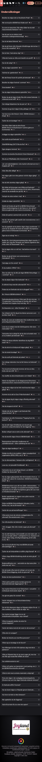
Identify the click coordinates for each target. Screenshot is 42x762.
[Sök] (19, 3)
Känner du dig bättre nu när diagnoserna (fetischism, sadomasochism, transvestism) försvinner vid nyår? (21, 382)
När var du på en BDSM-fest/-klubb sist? (21, 23)
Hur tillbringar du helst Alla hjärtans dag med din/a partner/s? (21, 648)
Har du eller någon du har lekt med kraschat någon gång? (21, 389)
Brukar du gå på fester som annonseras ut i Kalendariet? (21, 257)
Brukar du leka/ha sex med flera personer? (21, 638)
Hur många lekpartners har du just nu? (21, 104)
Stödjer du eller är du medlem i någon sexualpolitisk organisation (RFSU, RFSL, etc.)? (21, 454)
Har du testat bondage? (21, 352)
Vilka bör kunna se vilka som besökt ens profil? (21, 58)
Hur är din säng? (21, 63)
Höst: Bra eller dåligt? (21, 171)
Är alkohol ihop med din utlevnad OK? (21, 285)
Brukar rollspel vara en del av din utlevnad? (21, 432)
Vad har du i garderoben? (21, 73)
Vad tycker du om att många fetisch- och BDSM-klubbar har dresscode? (21, 471)
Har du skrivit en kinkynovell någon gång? (21, 347)
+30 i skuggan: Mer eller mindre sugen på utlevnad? (21, 528)
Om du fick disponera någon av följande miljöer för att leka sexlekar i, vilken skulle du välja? (21, 608)
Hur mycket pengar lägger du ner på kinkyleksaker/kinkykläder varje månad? (21, 615)
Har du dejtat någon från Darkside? (21, 280)
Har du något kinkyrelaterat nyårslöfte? (21, 92)
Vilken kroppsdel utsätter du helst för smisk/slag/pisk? (21, 622)
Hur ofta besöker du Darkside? (21, 522)
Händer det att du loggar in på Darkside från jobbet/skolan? (21, 412)
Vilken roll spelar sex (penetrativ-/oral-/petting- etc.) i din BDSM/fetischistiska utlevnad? (21, 667)
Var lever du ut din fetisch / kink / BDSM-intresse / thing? (21, 115)
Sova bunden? (21, 87)
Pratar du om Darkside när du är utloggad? (21, 289)
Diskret (35, 754)
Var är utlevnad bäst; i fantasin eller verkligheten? (21, 460)
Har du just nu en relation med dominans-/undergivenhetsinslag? (21, 35)
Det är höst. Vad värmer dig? (21, 53)
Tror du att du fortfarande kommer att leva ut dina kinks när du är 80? (21, 370)
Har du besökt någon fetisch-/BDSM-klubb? (21, 437)
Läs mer (27, 749)
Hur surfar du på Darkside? (21, 139)
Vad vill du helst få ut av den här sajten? (21, 704)
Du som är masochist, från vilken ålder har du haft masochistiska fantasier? (21, 29)
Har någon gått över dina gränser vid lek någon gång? (21, 176)
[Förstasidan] (1, 3)
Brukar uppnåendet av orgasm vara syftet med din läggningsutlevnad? (21, 497)
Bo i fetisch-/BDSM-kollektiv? (21, 294)
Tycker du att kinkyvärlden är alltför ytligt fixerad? (21, 551)
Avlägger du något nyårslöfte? (21, 134)
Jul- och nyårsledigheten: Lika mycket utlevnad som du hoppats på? (21, 165)
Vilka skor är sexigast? (21, 633)
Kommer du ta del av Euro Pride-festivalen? (21, 394)
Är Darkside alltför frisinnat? (21, 685)
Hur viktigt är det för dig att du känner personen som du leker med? (21, 314)
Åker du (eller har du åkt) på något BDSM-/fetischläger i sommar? (21, 274)
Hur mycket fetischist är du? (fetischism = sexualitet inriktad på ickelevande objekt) (21, 590)
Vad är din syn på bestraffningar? (21, 510)
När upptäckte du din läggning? (21, 700)
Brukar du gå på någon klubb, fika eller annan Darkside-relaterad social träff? (21, 98)
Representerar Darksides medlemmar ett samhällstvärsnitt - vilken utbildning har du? (21, 442)
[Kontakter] (13, 3)
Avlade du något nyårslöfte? (21, 201)
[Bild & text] (4, 3)
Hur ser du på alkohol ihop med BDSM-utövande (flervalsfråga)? (21, 546)
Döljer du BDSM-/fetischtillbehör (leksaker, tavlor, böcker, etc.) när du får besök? (21, 504)
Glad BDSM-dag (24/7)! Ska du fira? (21, 144)
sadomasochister (22, 748)
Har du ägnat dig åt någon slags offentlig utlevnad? (21, 400)
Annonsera (19, 754)
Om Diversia (27, 752)
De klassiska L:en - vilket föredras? (21, 308)
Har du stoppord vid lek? (21, 406)
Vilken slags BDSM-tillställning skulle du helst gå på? (21, 557)
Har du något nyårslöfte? (21, 68)
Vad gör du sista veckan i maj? (21, 196)
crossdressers (13, 748)
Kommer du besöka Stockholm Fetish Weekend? (21, 154)
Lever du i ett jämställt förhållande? (21, 465)
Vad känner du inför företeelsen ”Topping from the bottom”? (21, 419)
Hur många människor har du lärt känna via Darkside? (21, 363)
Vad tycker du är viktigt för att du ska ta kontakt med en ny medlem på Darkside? (21, 335)
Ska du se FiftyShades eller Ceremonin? (21, 159)
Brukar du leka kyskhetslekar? (21, 577)
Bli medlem (38, 3)
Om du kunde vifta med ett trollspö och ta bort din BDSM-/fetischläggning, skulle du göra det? (21, 571)
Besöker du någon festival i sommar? (21, 82)
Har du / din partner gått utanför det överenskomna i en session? (21, 221)
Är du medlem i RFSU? (21, 268)
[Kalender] (7, 3)
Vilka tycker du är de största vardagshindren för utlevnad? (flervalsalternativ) (21, 516)
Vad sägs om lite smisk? (21, 263)
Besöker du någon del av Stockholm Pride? (21, 18)
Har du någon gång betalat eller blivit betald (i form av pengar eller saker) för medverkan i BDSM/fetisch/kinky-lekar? (21, 479)
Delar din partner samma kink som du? (21, 215)
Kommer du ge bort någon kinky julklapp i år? (21, 109)
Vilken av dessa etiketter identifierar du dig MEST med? (21, 341)
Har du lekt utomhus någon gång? (21, 182)
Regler (33, 752)
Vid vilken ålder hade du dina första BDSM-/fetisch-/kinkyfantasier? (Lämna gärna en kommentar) (21, 128)
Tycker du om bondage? (21, 121)
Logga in (30, 3)
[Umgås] (10, 3)
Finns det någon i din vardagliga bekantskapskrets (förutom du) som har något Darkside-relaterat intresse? (21, 679)
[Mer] (16, 3)
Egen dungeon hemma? (21, 149)
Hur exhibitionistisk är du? (21, 661)
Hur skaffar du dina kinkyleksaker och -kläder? (21, 376)
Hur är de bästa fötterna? (21, 41)
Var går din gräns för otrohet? (21, 596)
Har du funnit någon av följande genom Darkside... (21, 690)
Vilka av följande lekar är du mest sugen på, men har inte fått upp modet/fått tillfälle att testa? (21, 655)
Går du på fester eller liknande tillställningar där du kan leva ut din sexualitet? (21, 47)
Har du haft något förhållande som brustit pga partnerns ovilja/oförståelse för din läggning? (21, 426)
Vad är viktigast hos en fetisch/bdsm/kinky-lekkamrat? (21, 601)
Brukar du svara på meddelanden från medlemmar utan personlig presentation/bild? (21, 321)
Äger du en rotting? (21, 235)
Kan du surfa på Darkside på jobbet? (21, 357)
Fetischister (6, 748)
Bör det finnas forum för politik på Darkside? (21, 78)
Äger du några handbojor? (21, 448)
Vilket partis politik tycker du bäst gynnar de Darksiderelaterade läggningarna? (21, 583)
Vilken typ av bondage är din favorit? (21, 643)
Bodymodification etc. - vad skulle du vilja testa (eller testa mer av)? (21, 564)
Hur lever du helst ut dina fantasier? (21, 695)
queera (35, 748)
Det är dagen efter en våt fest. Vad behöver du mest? (21, 250)
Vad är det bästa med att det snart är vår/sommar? (21, 628)
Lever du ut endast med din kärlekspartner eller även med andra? (21, 328)
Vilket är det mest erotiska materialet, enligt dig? (21, 673)
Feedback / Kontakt (9, 754)
